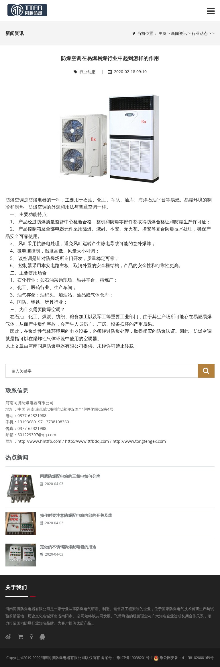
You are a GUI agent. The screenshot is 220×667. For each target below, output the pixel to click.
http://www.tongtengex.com (139, 441)
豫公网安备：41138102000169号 (187, 657)
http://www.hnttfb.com (39, 441)
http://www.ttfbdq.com (87, 441)
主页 (162, 33)
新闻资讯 (179, 33)
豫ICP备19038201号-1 (134, 657)
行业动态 (200, 33)
